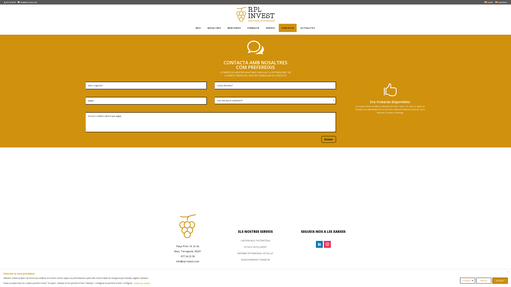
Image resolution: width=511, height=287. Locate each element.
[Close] (508, 271)
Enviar (328, 139)
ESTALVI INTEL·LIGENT (255, 247)
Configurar (466, 280)
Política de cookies (142, 283)
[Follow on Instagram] (327, 244)
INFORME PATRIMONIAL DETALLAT (255, 253)
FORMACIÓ (253, 28)
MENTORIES (234, 28)
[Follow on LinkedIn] (319, 244)
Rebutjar (483, 280)
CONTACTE (287, 28)
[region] (255, 278)
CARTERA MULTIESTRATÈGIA (255, 240)
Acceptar (500, 280)
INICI (198, 28)
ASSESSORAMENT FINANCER (255, 259)
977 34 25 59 (11, 2)
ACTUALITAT (307, 28)
